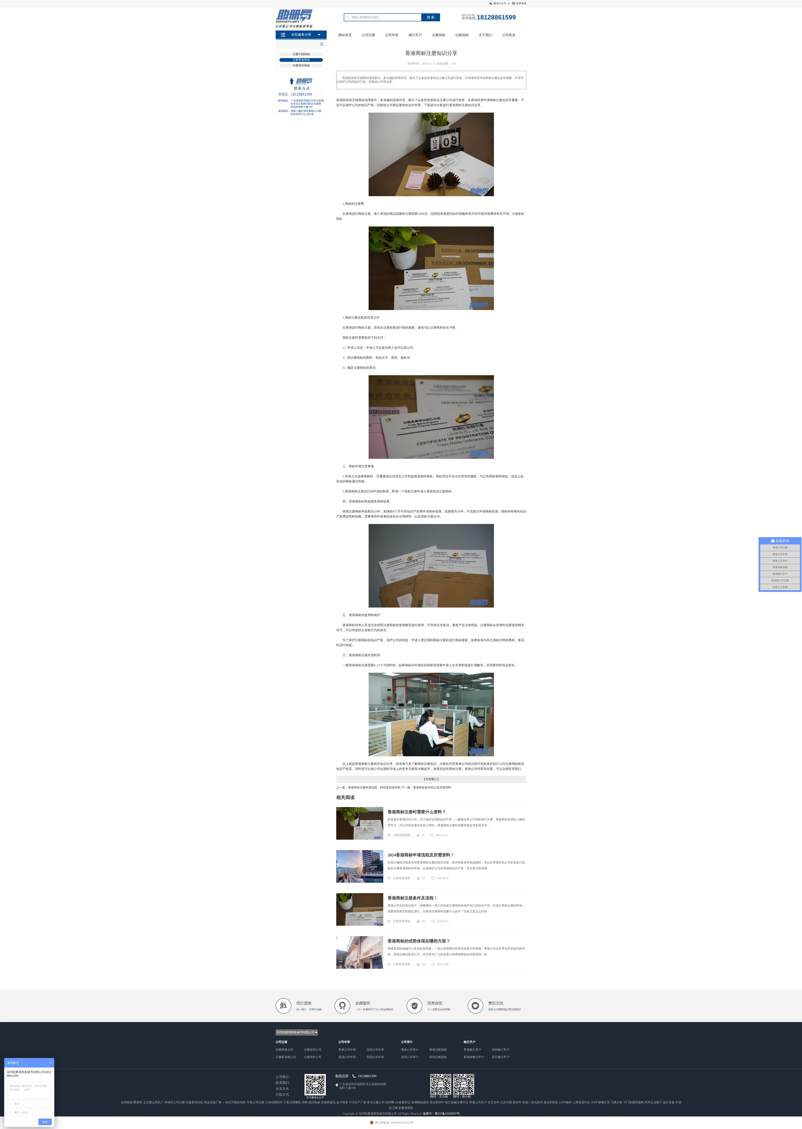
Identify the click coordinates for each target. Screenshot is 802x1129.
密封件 (517, 1102)
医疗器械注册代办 (456, 1102)
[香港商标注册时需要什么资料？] (359, 838)
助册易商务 (405, 1108)
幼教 (305, 1102)
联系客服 (521, 3)
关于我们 (485, 35)
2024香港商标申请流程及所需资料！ (421, 855)
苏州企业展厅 (653, 1102)
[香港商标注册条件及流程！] (359, 924)
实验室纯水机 (194, 1102)
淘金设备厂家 (213, 1102)
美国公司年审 (375, 1057)
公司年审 (391, 35)
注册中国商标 (301, 54)
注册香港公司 (284, 1049)
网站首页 (345, 35)
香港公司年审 (347, 1049)
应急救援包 (328, 1102)
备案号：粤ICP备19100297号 (441, 1113)
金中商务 (342, 1102)
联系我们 (282, 1083)
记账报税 (462, 35)
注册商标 (438, 35)
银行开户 (415, 35)
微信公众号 (500, 3)
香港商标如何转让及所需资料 (432, 787)
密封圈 (389, 1102)
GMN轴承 (565, 1102)
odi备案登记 (402, 1102)
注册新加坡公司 (286, 1057)
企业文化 (282, 1088)
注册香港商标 (301, 59)
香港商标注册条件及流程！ (413, 898)
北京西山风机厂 (153, 1102)
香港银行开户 (472, 1049)
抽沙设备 (669, 1102)
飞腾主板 (616, 1102)
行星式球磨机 (292, 1102)
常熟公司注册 (255, 1102)
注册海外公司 (312, 1057)
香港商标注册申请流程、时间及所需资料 (374, 787)
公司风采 (508, 35)
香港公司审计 (410, 1049)
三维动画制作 (274, 1102)
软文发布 (493, 1102)
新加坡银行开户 (474, 1057)
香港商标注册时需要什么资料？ (417, 812)
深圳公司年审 (375, 1049)
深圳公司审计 (410, 1057)
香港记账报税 (438, 1049)
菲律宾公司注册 (174, 1102)
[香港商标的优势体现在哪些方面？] (359, 967)
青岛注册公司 (376, 1102)
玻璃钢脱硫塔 (420, 1102)
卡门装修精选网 (633, 1102)
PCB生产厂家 (357, 1102)
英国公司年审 (347, 1057)
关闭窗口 (431, 779)
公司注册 (368, 35)
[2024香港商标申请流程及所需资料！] (359, 881)
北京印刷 (506, 1102)
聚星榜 (137, 1102)
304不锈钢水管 (600, 1102)
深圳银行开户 (500, 1049)
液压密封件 (437, 1102)
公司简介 (282, 1077)
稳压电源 (314, 1102)
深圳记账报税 (438, 1057)
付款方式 (282, 1094)
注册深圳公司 (312, 1049)
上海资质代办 (581, 1102)
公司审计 (407, 1042)
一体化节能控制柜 (234, 1102)
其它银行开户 (500, 1057)
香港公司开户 (478, 1102)
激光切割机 (551, 1102)
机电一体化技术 (532, 1102)
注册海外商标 (301, 65)
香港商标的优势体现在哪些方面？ (419, 941)
